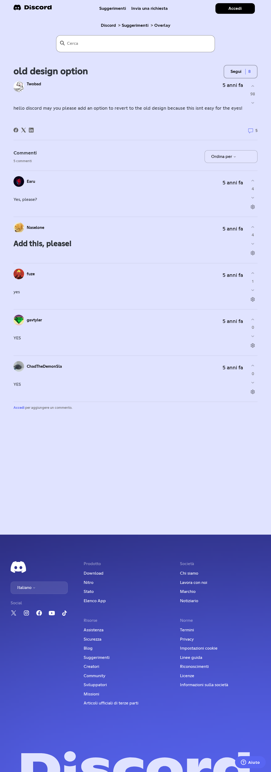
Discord (108, 25)
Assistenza (93, 630)
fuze (31, 274)
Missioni (91, 694)
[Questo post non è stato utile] (253, 103)
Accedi (18, 408)
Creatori (91, 666)
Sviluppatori (95, 685)
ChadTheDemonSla (44, 367)
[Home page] (32, 9)
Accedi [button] (235, 8)
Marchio (188, 591)
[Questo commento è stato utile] (253, 180)
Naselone (35, 228)
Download (93, 573)
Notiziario (189, 601)
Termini (187, 630)
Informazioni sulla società (204, 685)
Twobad (34, 84)
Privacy (187, 639)
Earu (31, 182)
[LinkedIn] (31, 130)
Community (94, 676)
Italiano (25, 587)
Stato (89, 591)
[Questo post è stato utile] (253, 86)
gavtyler (34, 320)
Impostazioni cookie (199, 648)
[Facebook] (15, 130)
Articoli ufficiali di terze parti (111, 703)
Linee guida (191, 657)
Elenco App (95, 601)
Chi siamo (189, 573)
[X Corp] (23, 130)
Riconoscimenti (194, 666)
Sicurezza (92, 639)
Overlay (162, 25)
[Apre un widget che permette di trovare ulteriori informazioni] (250, 762)
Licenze (187, 676)
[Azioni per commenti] (253, 206)
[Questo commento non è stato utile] (253, 197)
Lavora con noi (193, 582)
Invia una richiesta (149, 8)
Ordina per (222, 156)
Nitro (88, 582)
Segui (236, 71)
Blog (88, 648)
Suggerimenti (112, 8)
